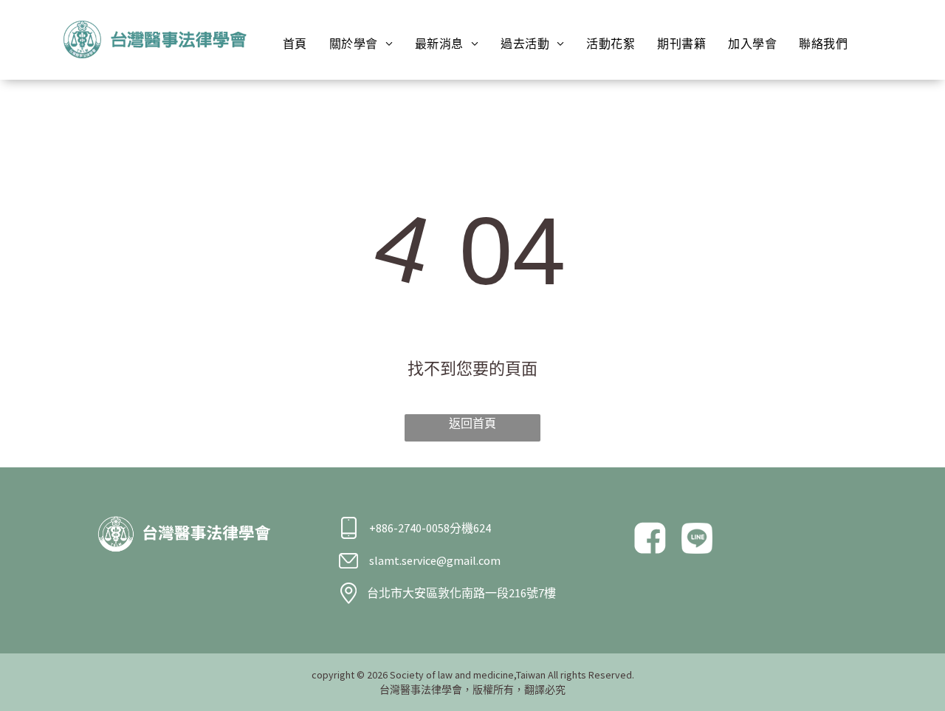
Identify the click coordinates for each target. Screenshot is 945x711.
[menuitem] (295, 43)
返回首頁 (472, 423)
